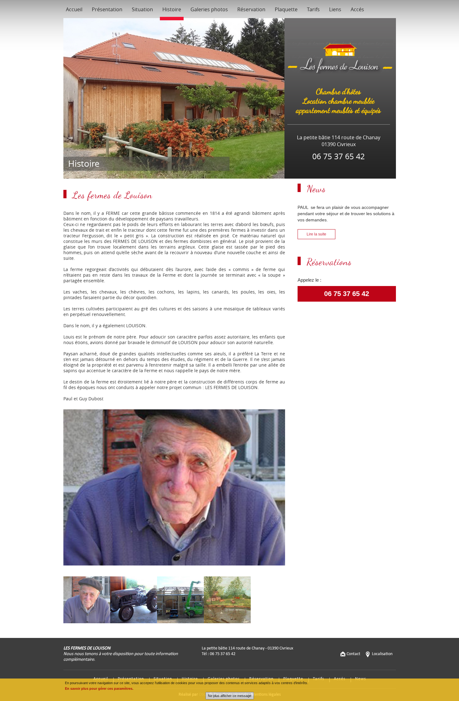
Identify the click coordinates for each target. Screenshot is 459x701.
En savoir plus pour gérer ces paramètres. (99, 688)
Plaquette (286, 9)
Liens (335, 9)
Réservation (251, 9)
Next (296, 493)
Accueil (74, 9)
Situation (142, 9)
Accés (357, 9)
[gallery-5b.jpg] (174, 487)
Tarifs (313, 9)
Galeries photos (209, 9)
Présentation (107, 9)
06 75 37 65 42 (346, 294)
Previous (54, 493)
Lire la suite (316, 234)
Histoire (171, 9)
